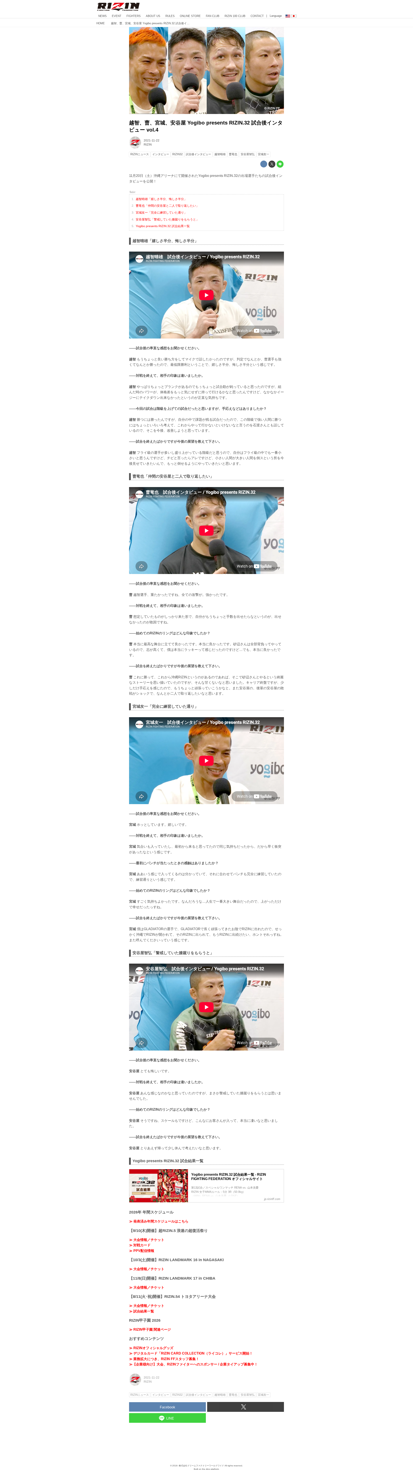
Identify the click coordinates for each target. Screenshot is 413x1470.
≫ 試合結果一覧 (141, 1311)
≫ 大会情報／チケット (146, 1240)
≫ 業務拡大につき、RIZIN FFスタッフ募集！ (164, 1359)
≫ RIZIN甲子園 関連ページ (150, 1329)
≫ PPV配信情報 (141, 1251)
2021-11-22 (151, 140)
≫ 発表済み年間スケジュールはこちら (158, 1221)
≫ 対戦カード (140, 1245)
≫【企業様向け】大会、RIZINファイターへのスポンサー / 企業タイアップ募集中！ (193, 1364)
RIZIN (148, 144)
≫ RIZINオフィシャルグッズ (151, 1348)
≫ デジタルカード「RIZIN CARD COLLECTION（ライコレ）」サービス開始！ (191, 1353)
